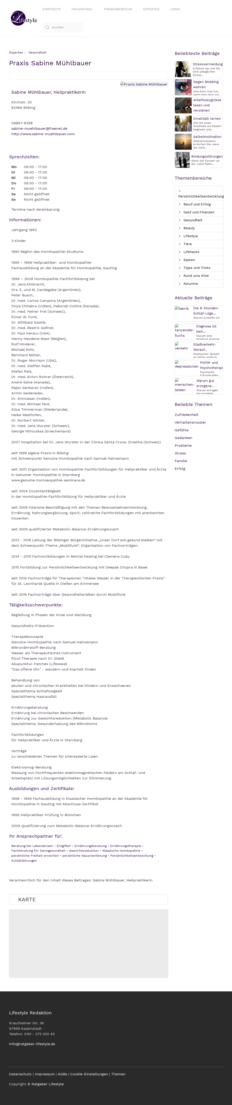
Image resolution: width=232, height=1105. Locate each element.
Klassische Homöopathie (121, 850)
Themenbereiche (118, 9)
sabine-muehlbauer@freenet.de (39, 128)
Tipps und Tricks (196, 268)
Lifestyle (190, 236)
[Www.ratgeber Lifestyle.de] (23, 18)
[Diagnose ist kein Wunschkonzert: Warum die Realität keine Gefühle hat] (185, 331)
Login (175, 9)
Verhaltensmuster (190, 422)
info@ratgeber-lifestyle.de (32, 1044)
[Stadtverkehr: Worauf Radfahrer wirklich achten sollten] (183, 346)
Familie (181, 461)
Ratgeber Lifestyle (47, 1084)
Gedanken (183, 438)
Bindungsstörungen (207, 156)
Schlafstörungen (24, 860)
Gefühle (181, 430)
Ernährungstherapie (125, 846)
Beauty (188, 228)
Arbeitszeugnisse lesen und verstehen (207, 105)
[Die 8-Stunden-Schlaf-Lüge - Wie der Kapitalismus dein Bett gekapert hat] (182, 308)
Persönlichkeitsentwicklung (131, 855)
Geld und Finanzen (198, 212)
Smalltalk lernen (207, 119)
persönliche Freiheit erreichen (35, 855)
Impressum (45, 1074)
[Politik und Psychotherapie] (186, 364)
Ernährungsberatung (90, 846)
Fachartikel (82, 9)
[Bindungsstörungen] (182, 159)
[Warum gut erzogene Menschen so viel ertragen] (185, 385)
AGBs (62, 1074)
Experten (151, 9)
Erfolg (180, 468)
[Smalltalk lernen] (183, 123)
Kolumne (190, 284)
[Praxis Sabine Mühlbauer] (144, 84)
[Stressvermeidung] (183, 69)
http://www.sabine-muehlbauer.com (43, 134)
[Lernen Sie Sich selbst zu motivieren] (183, 141)
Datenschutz (20, 1074)
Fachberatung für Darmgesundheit (38, 850)
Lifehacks (190, 252)
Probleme (183, 445)
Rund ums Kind (195, 276)
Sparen (188, 260)
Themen (118, 1074)
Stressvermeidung (208, 64)
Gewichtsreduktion (84, 850)
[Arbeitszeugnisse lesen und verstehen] (183, 105)
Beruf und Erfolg (196, 204)
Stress (180, 453)
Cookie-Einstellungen (89, 1074)
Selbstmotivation (207, 137)
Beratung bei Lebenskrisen (32, 846)
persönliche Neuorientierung (84, 855)
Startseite (51, 9)
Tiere (187, 244)
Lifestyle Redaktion (30, 1012)
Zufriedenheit (186, 414)
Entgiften (64, 846)
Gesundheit (192, 220)
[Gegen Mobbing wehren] (183, 87)
